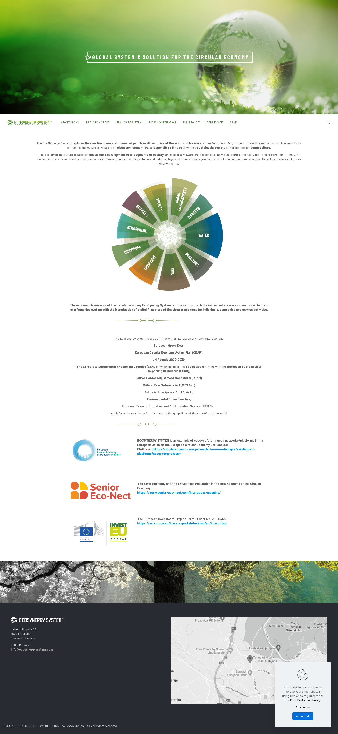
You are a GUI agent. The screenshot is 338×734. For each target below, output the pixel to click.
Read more (303, 707)
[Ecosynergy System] (29, 122)
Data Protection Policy (305, 700)
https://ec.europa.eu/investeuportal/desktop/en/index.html (181, 523)
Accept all (302, 716)
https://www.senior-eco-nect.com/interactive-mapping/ (179, 492)
